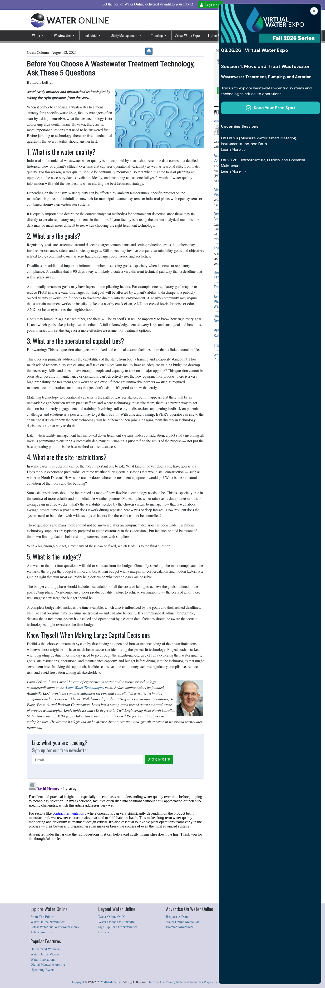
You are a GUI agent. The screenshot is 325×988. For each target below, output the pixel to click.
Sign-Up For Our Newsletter (117, 927)
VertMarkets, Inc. (111, 982)
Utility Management (124, 36)
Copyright (78, 982)
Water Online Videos (44, 954)
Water (36, 36)
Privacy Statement (177, 982)
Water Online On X (111, 916)
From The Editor (42, 916)
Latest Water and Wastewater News (54, 927)
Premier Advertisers (179, 927)
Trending (157, 36)
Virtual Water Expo (187, 36)
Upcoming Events (42, 969)
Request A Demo (177, 916)
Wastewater (63, 36)
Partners (103, 932)
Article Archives (41, 932)
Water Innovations (42, 959)
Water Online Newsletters (47, 922)
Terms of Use (157, 982)
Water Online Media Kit (182, 922)
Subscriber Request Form (205, 982)
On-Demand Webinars (45, 949)
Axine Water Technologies (84, 687)
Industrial (91, 36)
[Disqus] (115, 839)
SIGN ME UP (159, 759)
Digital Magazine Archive (47, 964)
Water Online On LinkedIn (116, 922)
